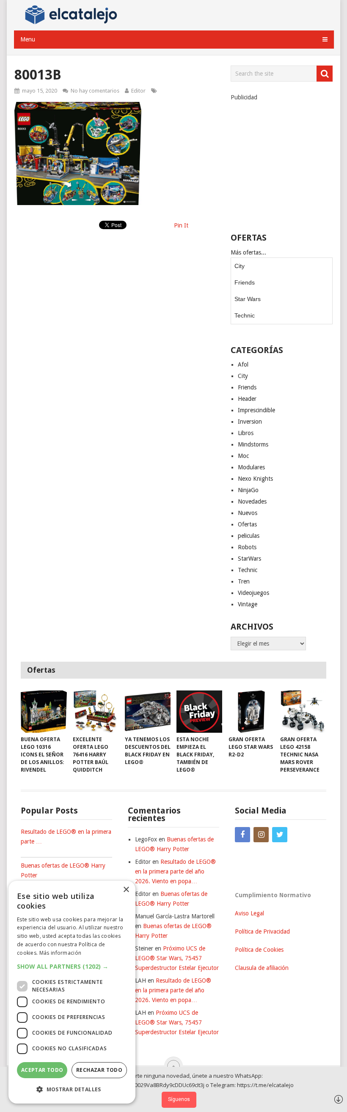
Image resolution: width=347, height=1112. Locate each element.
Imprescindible (256, 410)
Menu (27, 39)
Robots (247, 547)
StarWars (249, 558)
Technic (244, 315)
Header (247, 398)
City (239, 266)
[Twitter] (279, 834)
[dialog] (71, 992)
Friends (244, 282)
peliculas (248, 535)
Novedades (252, 501)
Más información (60, 952)
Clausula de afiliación (262, 967)
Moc (243, 455)
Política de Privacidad (262, 931)
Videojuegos (253, 592)
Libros (245, 433)
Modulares (251, 467)
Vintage (247, 604)
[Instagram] (261, 834)
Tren (244, 581)
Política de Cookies (259, 949)
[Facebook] (242, 834)
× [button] (126, 890)
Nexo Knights (255, 478)
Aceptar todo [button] (42, 1070)
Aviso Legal (249, 913)
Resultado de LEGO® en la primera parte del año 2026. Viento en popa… (175, 871)
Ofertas (247, 524)
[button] (72, 966)
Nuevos (247, 512)
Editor (138, 91)
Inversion (250, 421)
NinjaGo (248, 490)
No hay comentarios (95, 91)
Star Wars (247, 299)
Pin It (181, 225)
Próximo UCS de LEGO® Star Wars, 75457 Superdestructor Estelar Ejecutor (177, 958)
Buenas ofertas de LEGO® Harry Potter (63, 870)
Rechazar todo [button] (99, 1070)
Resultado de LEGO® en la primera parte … (66, 836)
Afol (243, 364)
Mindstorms (253, 444)
